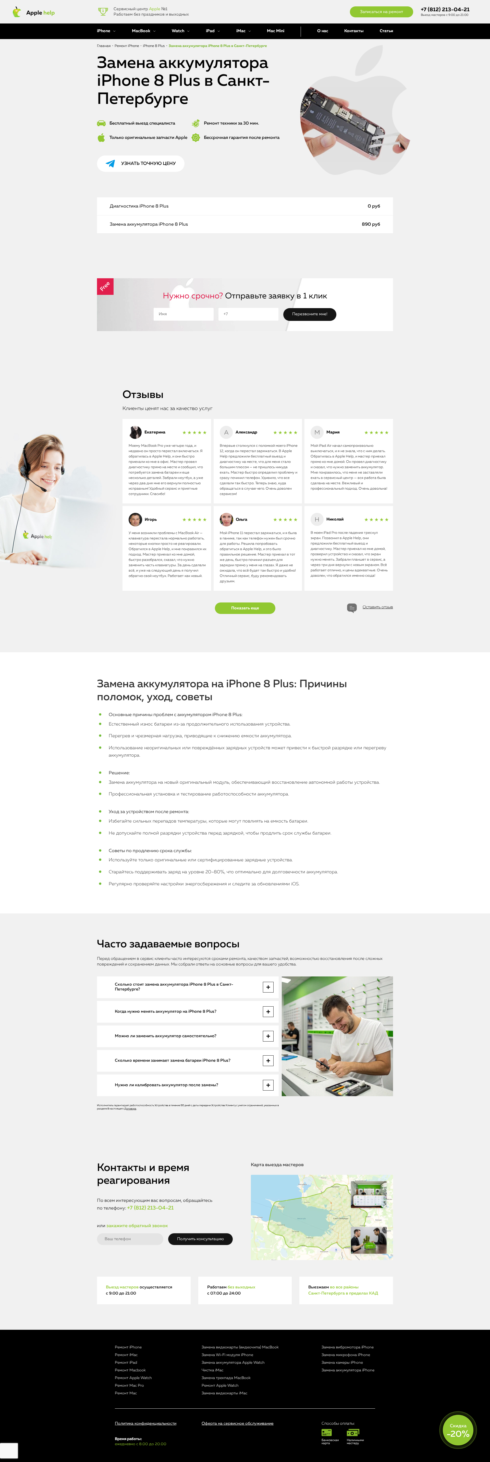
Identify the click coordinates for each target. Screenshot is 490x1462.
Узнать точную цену (148, 163)
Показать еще (245, 608)
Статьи (386, 31)
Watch (178, 31)
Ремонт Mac (126, 1393)
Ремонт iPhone (128, 1347)
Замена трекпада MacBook (226, 1378)
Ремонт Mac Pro (129, 1385)
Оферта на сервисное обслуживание (238, 1424)
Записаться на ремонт (381, 12)
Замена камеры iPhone (342, 1362)
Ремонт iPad (126, 1362)
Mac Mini (275, 31)
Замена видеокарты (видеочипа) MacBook (240, 1347)
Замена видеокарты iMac (224, 1393)
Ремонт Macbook (130, 1370)
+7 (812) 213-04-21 (445, 10)
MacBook (141, 31)
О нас (322, 31)
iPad (210, 31)
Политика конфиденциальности (145, 1424)
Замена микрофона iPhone (346, 1355)
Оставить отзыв (378, 607)
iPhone (103, 31)
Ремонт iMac (126, 1355)
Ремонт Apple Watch (133, 1378)
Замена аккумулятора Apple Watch (233, 1362)
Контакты (353, 31)
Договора (130, 1108)
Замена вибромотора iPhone (348, 1347)
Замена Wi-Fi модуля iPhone (227, 1355)
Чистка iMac (212, 1370)
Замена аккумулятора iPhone (348, 1370)
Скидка (458, 1431)
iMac (241, 31)
